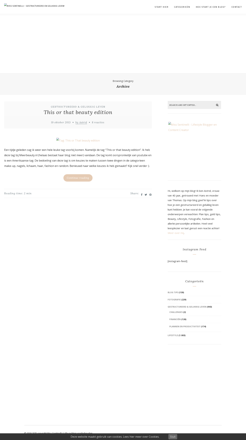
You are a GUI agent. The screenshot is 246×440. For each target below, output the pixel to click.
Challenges (176, 312)
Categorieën (182, 7)
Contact (236, 7)
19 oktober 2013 (61, 122)
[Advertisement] (123, 47)
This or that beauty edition (78, 112)
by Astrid (81, 122)
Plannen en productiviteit (184, 326)
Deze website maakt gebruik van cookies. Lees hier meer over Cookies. (115, 436)
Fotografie (174, 299)
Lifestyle (173, 335)
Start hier (161, 7)
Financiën (175, 319)
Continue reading (78, 177)
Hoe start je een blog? (211, 7)
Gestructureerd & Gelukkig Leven (78, 106)
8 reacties (98, 122)
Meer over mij (176, 233)
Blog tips (173, 292)
